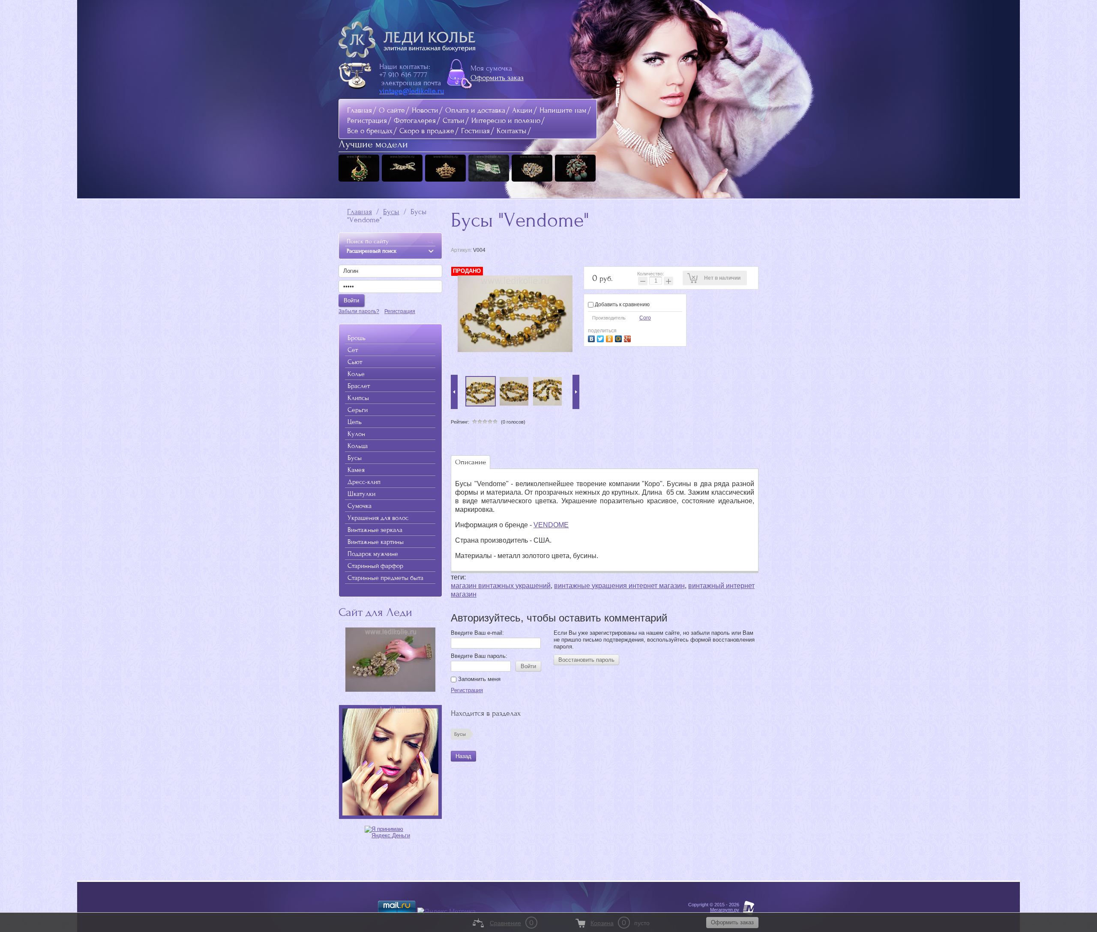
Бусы (391, 212)
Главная (359, 110)
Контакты (512, 131)
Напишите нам (563, 110)
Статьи (454, 120)
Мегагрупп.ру (724, 909)
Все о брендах (370, 131)
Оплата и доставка (475, 110)
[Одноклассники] (610, 337)
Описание (470, 462)
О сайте (392, 110)
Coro (645, 318)
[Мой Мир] (619, 337)
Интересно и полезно (505, 120)
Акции (522, 110)
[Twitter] (601, 337)
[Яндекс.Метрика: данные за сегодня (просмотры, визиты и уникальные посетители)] (446, 912)
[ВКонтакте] (592, 337)
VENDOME (551, 525)
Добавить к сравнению (621, 305)
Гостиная (475, 131)
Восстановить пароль (586, 660)
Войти (528, 666)
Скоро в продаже (426, 131)
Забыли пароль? (359, 311)
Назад (463, 756)
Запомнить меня (478, 679)
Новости (425, 110)
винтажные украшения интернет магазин (619, 585)
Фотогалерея (415, 120)
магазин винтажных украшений (501, 585)
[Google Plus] (628, 337)
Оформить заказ (497, 78)
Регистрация (367, 120)
